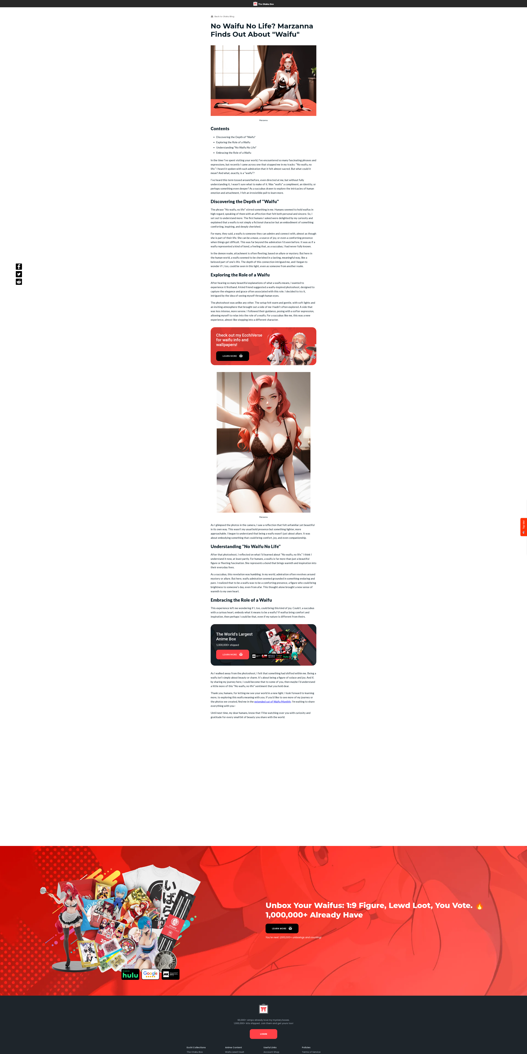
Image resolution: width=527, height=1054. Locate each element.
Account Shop (271, 1052)
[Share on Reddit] (19, 282)
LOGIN (263, 1034)
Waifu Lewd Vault (234, 1052)
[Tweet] (19, 274)
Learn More (230, 356)
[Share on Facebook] (19, 267)
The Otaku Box (195, 1052)
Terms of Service (311, 1052)
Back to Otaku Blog (224, 16)
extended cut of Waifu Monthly (272, 701)
